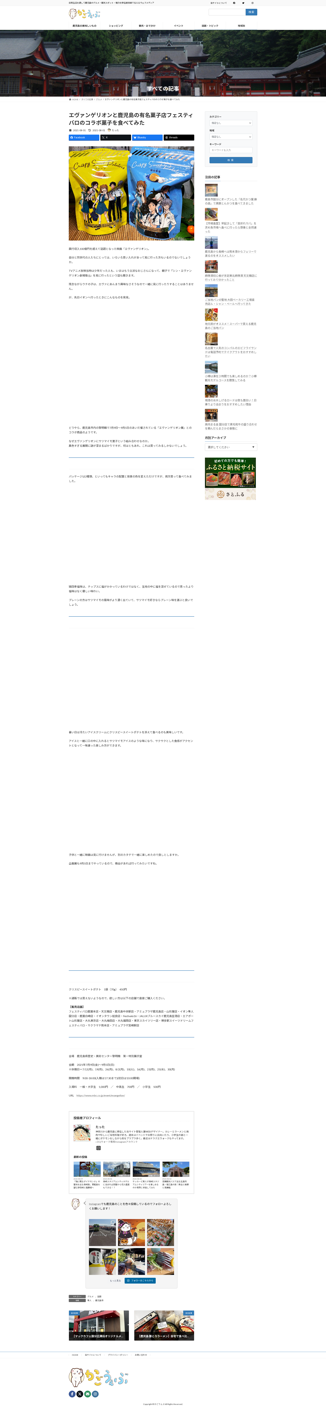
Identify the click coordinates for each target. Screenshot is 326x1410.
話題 (99, 1296)
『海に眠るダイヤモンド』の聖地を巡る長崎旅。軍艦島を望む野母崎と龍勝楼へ (87, 1184)
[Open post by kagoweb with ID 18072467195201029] (102, 1232)
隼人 (89, 1300)
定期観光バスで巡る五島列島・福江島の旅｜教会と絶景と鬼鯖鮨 (175, 1184)
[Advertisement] (163, 59)
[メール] (87, 1393)
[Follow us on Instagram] (95, 1393)
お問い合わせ (141, 1355)
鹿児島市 (99, 1300)
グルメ (185, 1176)
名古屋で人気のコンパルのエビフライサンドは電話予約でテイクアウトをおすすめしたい (231, 351)
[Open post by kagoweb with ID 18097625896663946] (160, 1232)
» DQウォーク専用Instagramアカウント (117, 1141)
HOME (75, 1355)
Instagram (95, 1203)
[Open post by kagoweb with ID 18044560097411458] (131, 1232)
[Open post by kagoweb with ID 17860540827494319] (102, 1261)
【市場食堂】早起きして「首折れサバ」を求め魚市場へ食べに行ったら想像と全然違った (231, 227)
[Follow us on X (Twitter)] (79, 1393)
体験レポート (95, 1176)
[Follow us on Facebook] (72, 1393)
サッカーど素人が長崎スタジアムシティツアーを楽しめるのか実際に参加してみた (146, 1184)
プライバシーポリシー (118, 1355)
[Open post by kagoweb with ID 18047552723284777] (131, 1261)
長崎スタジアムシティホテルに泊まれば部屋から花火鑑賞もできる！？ (116, 1184)
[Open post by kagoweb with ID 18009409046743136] (160, 1261)
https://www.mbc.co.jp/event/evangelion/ (101, 1095)
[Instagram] (99, 1148)
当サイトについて (219, 3)
